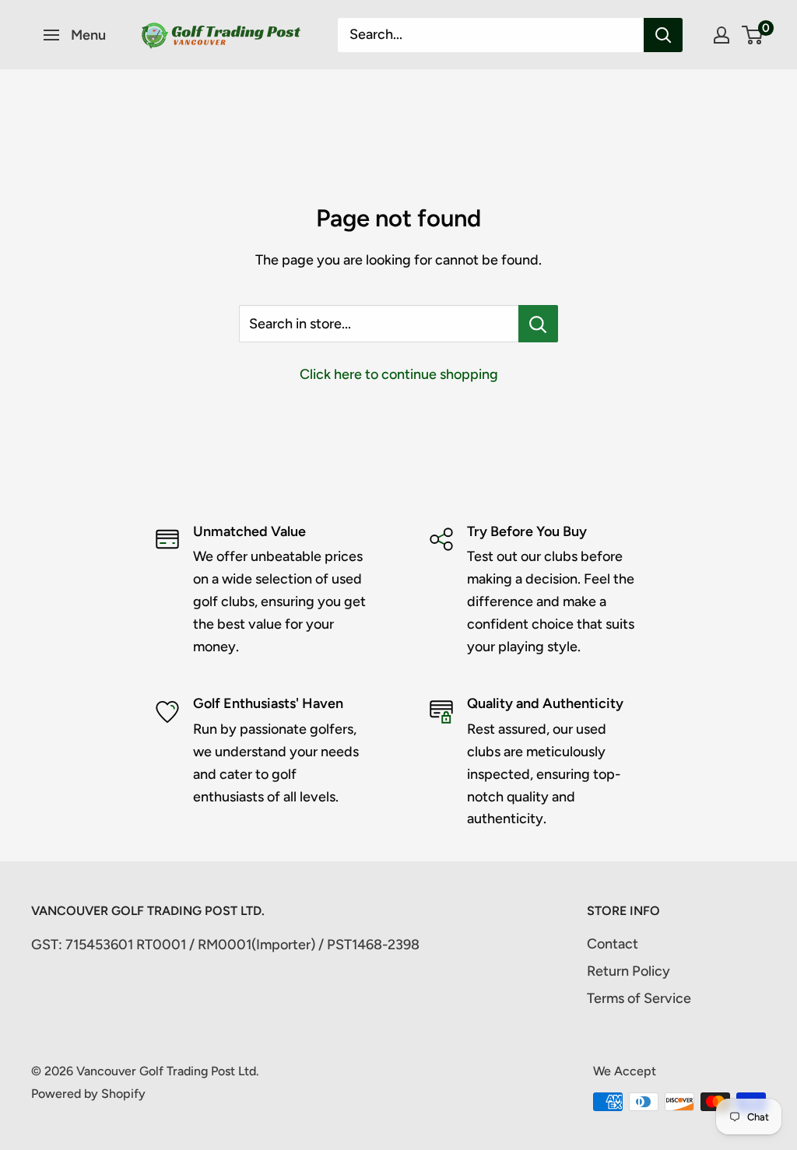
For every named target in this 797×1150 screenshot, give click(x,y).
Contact (612, 943)
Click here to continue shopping (399, 374)
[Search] (663, 35)
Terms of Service (639, 998)
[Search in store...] (538, 323)
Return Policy (628, 971)
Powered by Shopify (88, 1093)
